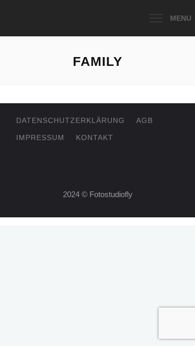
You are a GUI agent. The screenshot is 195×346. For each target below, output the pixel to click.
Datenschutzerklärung (70, 120)
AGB (144, 120)
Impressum (40, 137)
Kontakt (94, 137)
